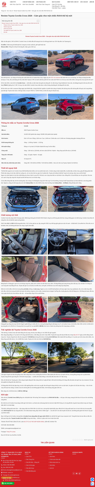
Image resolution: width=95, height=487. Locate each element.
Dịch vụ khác (56, 2)
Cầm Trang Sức (41, 2)
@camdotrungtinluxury (14, 480)
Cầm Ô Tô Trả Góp (57, 4)
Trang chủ (3, 10)
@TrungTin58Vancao (13, 477)
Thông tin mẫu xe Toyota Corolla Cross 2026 (13, 25)
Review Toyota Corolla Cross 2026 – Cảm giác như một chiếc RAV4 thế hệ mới (20, 23)
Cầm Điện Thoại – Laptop (59, 8)
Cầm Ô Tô (13, 2)
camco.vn (10, 472)
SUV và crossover (55, 77)
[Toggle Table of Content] (37, 21)
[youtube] (76, 473)
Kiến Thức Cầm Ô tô (15, 4)
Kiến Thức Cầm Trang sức (43, 4)
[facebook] (73, 473)
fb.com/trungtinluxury (13, 475)
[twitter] (79, 473)
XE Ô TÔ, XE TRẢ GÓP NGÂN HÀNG (34, 421)
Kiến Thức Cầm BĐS (28, 4)
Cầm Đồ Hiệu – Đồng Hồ (32, 462)
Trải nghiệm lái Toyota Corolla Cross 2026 (13, 30)
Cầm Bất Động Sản (28, 2)
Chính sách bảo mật (55, 459)
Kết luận (5, 32)
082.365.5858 (11, 465)
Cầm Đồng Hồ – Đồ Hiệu (58, 6)
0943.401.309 (9, 467)
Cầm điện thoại (30, 468)
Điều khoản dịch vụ (55, 462)
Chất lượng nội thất (8, 28)
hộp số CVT (76, 334)
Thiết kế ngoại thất (8, 26)
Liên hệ (92, 2)
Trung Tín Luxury (10, 431)
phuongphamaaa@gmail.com (14, 470)
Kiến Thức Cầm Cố (72, 2)
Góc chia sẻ (84, 2)
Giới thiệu (52, 456)
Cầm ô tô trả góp (30, 465)
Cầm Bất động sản (31, 471)
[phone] (3, 483)
